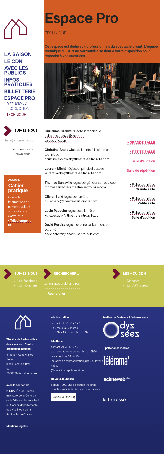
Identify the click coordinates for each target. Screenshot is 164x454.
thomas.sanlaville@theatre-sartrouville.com (75, 187)
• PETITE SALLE (142, 151)
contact (55, 323)
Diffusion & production (17, 106)
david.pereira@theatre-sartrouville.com (72, 234)
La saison (18, 54)
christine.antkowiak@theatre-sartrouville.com (77, 159)
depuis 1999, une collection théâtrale (73, 384)
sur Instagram (27, 285)
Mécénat (133, 280)
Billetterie (19, 91)
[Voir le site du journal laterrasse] (117, 406)
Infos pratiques (18, 82)
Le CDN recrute (138, 285)
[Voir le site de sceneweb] (120, 387)
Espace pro (19, 98)
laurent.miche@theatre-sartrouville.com (73, 173)
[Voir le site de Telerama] (120, 366)
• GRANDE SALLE (141, 142)
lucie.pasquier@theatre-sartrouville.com (73, 215)
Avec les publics (16, 71)
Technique (16, 115)
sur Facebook (27, 280)
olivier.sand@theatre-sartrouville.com (71, 201)
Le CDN (13, 61)
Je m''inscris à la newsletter (23, 151)
